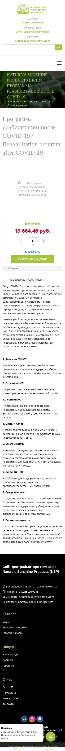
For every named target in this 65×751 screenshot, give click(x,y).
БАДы (6, 621)
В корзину (32, 252)
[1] (26, 223)
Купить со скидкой (32, 259)
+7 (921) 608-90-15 (32, 22)
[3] (32, 223)
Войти (17, 749)
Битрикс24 (48, 746)
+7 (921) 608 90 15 (28, 591)
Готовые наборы (12, 633)
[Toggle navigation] (60, 63)
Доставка (8, 660)
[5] (39, 223)
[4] (35, 223)
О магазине (9, 692)
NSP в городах (11, 654)
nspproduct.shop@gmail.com (32, 40)
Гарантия (8, 665)
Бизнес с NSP (10, 698)
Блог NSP (8, 687)
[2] (29, 223)
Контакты (8, 704)
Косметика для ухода (15, 627)
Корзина (49, 749)
